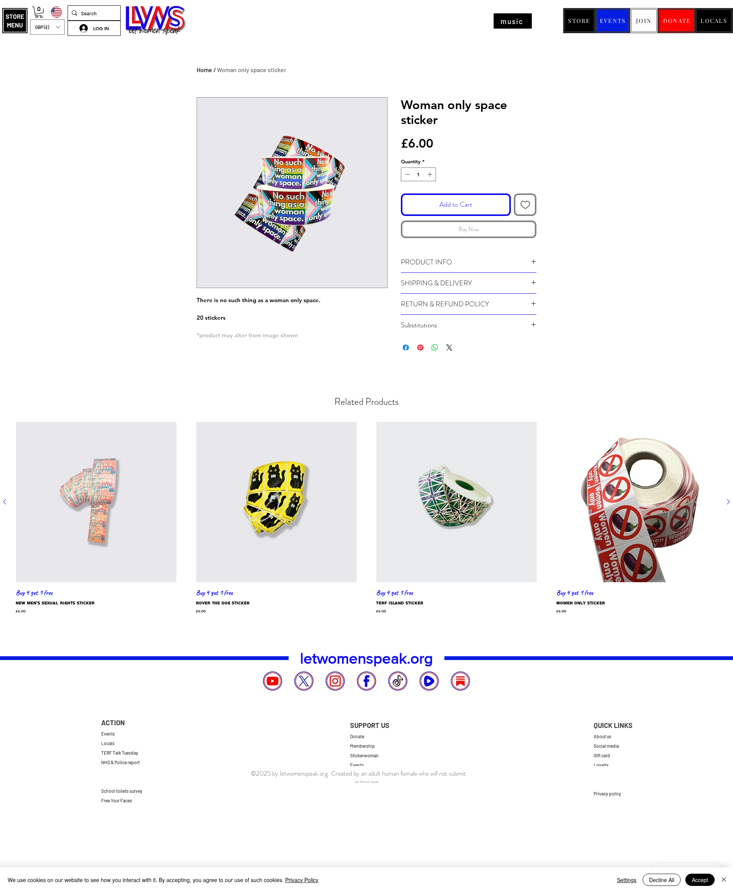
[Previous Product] (4, 501)
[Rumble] (429, 681)
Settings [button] (626, 880)
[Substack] (460, 681)
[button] (14, 20)
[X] (303, 681)
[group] (366, 520)
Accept (700, 880)
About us (602, 736)
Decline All (661, 880)
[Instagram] (335, 681)
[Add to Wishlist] (525, 204)
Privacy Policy (301, 880)
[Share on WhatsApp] (434, 347)
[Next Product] (728, 501)
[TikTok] (397, 681)
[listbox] (47, 27)
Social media (606, 746)
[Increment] (430, 174)
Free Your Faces (116, 800)
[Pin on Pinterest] (420, 347)
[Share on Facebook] (405, 347)
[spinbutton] (418, 174)
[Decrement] (406, 174)
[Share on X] (449, 347)
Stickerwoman (364, 755)
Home (204, 69)
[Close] (723, 880)
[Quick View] (96, 502)
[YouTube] (272, 681)
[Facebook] (366, 681)
